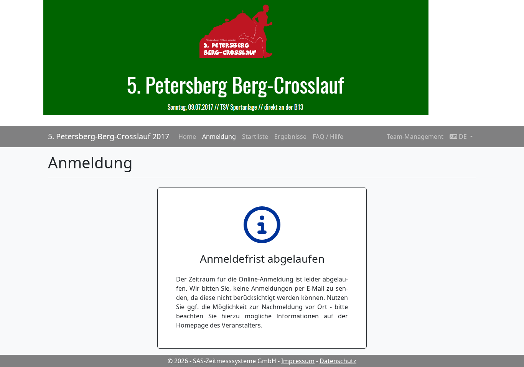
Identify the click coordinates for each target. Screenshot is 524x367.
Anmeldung (219, 136)
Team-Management (415, 136)
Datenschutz (338, 361)
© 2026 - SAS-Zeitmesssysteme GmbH (222, 361)
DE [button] (462, 136)
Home (187, 136)
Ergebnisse (290, 136)
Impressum (298, 361)
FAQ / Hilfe (328, 136)
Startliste (255, 136)
